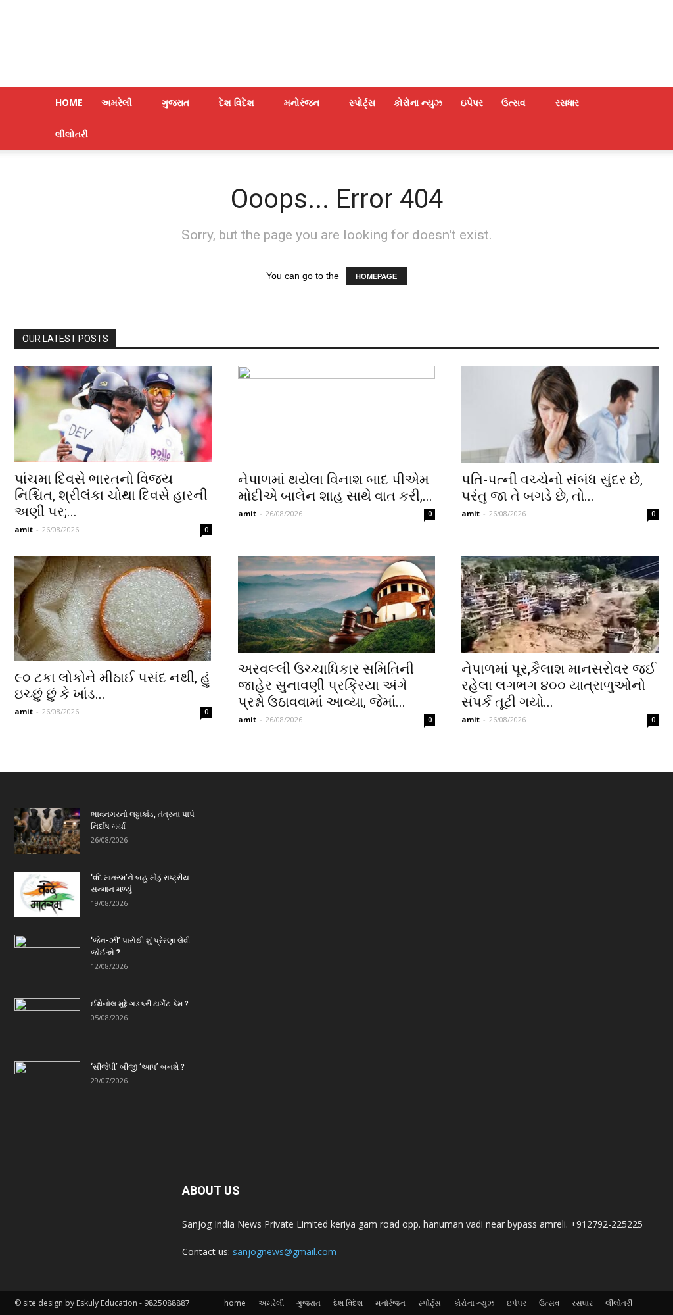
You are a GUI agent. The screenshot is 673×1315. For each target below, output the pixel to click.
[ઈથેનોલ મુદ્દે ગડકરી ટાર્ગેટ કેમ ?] (47, 1021)
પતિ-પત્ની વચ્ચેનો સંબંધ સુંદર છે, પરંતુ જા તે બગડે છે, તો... (552, 488)
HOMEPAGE (376, 276)
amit (23, 529)
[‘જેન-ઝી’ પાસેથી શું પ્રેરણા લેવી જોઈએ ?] (47, 958)
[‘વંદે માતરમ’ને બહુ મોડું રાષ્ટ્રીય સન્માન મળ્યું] (47, 894)
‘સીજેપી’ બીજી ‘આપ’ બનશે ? (138, 1067)
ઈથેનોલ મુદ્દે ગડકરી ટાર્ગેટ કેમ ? (140, 1003)
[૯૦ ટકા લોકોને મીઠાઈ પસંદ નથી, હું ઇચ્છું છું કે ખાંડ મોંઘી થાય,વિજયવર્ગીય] (113, 608)
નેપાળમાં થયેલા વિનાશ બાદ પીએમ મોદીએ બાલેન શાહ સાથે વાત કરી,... (335, 488)
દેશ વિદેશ (236, 102)
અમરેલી (116, 102)
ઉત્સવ (513, 102)
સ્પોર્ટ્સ (362, 102)
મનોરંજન (301, 102)
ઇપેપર (472, 102)
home (69, 102)
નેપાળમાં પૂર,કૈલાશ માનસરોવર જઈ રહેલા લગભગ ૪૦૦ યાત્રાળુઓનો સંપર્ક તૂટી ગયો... (558, 685)
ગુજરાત (175, 102)
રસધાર (567, 102)
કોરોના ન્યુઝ (418, 102)
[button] (643, 103)
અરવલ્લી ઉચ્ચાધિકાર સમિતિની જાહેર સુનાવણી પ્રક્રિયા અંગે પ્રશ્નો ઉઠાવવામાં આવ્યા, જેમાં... (326, 685)
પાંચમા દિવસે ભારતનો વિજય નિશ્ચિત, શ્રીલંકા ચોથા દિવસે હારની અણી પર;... (111, 495)
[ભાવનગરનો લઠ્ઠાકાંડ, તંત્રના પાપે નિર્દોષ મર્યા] (47, 831)
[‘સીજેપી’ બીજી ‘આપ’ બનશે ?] (47, 1084)
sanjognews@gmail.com (284, 1251)
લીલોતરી (71, 134)
